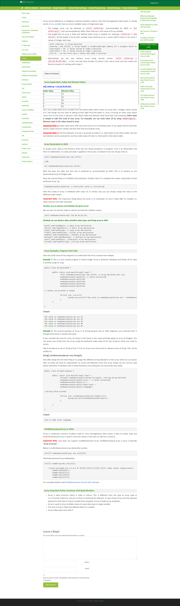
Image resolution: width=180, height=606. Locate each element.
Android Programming (97, 8)
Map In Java (26, 149)
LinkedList (25, 119)
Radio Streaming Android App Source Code (147, 89)
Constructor (26, 93)
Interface (25, 80)
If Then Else (26, 46)
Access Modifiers (28, 110)
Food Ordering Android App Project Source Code (147, 54)
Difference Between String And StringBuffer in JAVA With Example (148, 18)
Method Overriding (29, 71)
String (24, 18)
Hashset (25, 144)
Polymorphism (27, 161)
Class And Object (28, 37)
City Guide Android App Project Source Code (147, 97)
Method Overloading (29, 76)
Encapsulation (27, 84)
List (23, 88)
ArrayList (25, 101)
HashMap (25, 106)
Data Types (26, 13)
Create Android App (129, 8)
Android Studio (45, 8)
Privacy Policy (98, 601)
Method (25, 41)
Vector (24, 97)
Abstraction (26, 67)
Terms (91, 601)
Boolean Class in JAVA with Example (148, 11)
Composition (26, 127)
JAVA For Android (31, 8)
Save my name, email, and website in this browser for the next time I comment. (66, 579)
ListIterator (26, 157)
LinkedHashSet (27, 123)
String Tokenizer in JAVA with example (149, 26)
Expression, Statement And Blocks (30, 32)
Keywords (25, 26)
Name (87, 562)
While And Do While (29, 54)
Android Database (114, 8)
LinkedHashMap (28, 131)
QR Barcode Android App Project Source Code (147, 106)
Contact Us (154, 3)
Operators (25, 22)
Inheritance (26, 63)
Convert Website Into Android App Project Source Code (148, 71)
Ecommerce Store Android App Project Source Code (147, 63)
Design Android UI (59, 8)
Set (23, 136)
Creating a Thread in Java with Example (147, 39)
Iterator (24, 153)
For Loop (25, 50)
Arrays (24, 58)
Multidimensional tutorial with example (82, 482)
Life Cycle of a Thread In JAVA (148, 32)
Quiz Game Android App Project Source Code (147, 80)
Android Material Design (77, 8)
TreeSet (24, 114)
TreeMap (25, 140)
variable (57, 24)
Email (87, 569)
